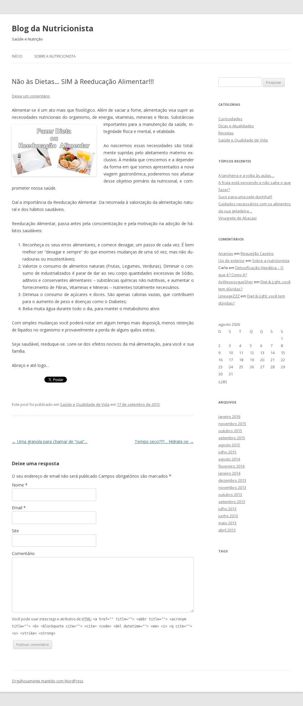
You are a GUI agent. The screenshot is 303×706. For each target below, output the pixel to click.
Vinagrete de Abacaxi (237, 218)
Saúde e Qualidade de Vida (84, 404)
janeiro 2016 (229, 416)
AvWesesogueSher (235, 281)
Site (15, 530)
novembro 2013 (232, 487)
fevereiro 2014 (231, 466)
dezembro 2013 (232, 480)
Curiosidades (230, 118)
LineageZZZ (229, 296)
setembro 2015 (231, 437)
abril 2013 (227, 530)
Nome (20, 485)
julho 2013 (227, 508)
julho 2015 (227, 452)
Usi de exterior (231, 260)
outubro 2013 (230, 494)
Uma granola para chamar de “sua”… (50, 441)
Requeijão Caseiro (257, 253)
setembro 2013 (231, 501)
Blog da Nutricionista (53, 28)
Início (17, 56)
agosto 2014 (229, 459)
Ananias (225, 253)
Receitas (226, 133)
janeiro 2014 (229, 473)
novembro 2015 (232, 423)
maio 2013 (227, 523)
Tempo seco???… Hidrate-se (164, 441)
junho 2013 (228, 515)
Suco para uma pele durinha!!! (245, 196)
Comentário (23, 553)
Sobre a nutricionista (55, 56)
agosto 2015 (229, 445)
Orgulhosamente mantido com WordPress (47, 681)
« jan (222, 381)
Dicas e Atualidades (236, 125)
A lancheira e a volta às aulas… (246, 175)
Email (19, 507)
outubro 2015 (230, 430)
